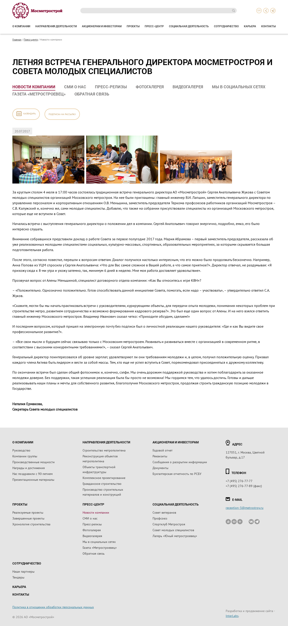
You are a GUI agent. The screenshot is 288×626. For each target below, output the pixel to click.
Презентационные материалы (33, 479)
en (259, 10)
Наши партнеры (23, 571)
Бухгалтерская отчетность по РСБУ (177, 474)
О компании (21, 26)
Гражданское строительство (102, 483)
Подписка (62, 114)
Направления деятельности (56, 26)
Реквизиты (160, 456)
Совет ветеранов (164, 512)
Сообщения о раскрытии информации (180, 462)
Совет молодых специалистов (173, 530)
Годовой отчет (163, 450)
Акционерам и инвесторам (102, 26)
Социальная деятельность (189, 26)
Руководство (21, 450)
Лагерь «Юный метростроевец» (175, 536)
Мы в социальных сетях (238, 86)
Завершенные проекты (28, 518)
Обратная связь (91, 94)
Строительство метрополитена (104, 450)
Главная (16, 39)
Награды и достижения (28, 468)
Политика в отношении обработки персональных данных (53, 607)
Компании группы (24, 456)
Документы (160, 468)
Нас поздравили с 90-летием (32, 474)
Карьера (250, 26)
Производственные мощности (33, 462)
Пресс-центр (154, 26)
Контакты (268, 26)
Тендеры (18, 577)
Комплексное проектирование (104, 478)
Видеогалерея (188, 86)
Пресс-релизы (111, 86)
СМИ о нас (75, 86)
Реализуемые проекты (27, 512)
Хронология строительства (31, 524)
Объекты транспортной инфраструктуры (99, 469)
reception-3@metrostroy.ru (244, 508)
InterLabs (232, 616)
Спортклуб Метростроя (169, 524)
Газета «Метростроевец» (39, 94)
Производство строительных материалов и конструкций (103, 491)
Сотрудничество (226, 26)
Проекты (133, 26)
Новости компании (33, 86)
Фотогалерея (150, 86)
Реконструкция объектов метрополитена (100, 458)
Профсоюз (160, 518)
